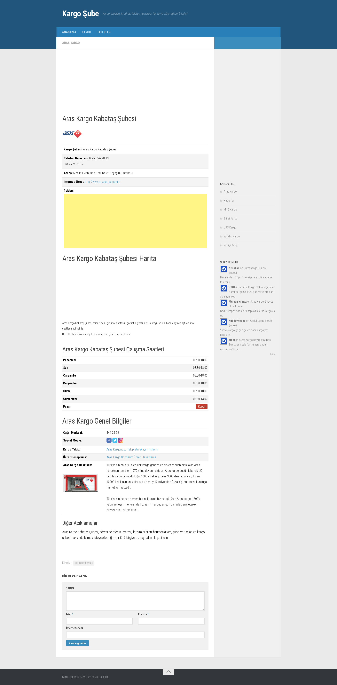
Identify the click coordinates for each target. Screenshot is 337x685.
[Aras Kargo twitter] (114, 442)
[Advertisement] (135, 82)
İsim (69, 614)
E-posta (143, 614)
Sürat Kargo (231, 218)
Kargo (86, 32)
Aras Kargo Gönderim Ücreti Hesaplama (131, 457)
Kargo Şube (80, 13)
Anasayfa (69, 32)
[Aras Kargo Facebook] (109, 442)
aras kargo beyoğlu (84, 563)
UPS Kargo (230, 227)
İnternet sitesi (74, 628)
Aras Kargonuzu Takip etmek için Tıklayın (132, 449)
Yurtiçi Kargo (231, 245)
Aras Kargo (71, 43)
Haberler (103, 32)
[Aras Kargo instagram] (120, 442)
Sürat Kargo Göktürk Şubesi (257, 287)
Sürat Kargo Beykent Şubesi (255, 340)
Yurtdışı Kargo (232, 236)
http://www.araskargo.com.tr (103, 182)
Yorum (70, 587)
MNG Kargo (230, 209)
